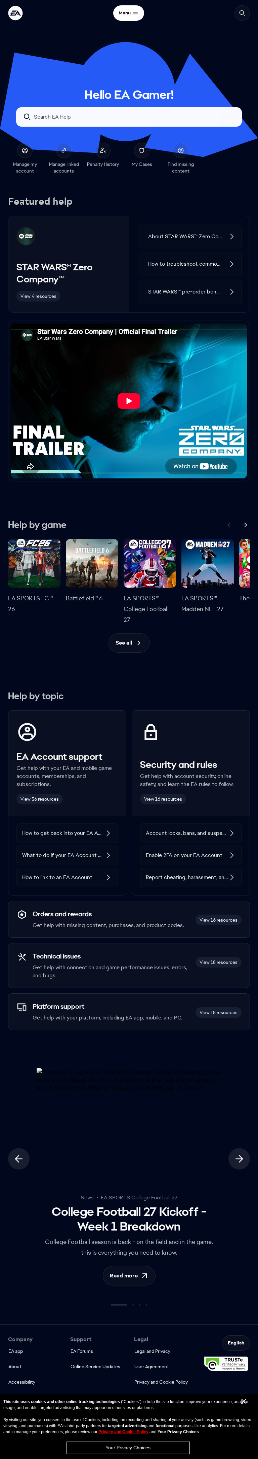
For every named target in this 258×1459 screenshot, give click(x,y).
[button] (189, 246)
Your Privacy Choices (127, 1447)
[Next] (244, 534)
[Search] (242, 13)
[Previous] (229, 534)
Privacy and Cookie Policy (123, 1432)
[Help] (15, 13)
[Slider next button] (239, 1168)
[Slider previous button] (19, 1168)
